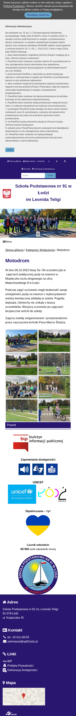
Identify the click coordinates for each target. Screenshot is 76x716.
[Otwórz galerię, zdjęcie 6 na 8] (54, 387)
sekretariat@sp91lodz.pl (22, 641)
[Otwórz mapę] (24, 696)
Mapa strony (30, 161)
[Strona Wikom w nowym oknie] (10, 713)
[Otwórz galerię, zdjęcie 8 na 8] (54, 410)
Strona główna (15, 161)
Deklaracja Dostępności (22, 670)
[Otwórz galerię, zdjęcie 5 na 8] (21, 387)
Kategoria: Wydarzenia (40, 250)
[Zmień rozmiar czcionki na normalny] (49, 161)
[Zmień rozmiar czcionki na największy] (65, 161)
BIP (9, 661)
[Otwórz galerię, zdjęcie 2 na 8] (54, 341)
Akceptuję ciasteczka (38, 15)
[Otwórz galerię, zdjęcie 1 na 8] (21, 341)
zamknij (10, 150)
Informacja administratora (44, 169)
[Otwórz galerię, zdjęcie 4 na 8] (54, 364)
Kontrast (27, 169)
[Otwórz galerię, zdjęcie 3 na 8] (21, 364)
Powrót (11, 425)
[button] (4, 223)
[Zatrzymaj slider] (38, 234)
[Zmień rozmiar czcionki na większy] (57, 161)
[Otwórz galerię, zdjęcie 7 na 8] (21, 410)
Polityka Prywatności (20, 665)
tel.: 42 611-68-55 (18, 637)
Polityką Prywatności (14, 6)
